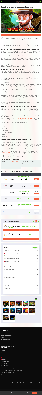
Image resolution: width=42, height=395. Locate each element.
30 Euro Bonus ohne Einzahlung (9, 269)
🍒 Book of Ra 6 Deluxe (5, 361)
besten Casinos (22, 148)
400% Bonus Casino (7, 288)
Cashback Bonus (4, 337)
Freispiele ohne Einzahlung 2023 (6, 335)
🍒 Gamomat (3, 352)
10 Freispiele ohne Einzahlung (9, 266)
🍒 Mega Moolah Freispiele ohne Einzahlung (11, 261)
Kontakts (2, 376)
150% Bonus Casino (7, 280)
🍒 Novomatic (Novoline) (5, 357)
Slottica (11, 212)
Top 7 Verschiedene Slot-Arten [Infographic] (8, 368)
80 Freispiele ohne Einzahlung (9, 263)
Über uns (2, 374)
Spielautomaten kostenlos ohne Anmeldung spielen (25, 118)
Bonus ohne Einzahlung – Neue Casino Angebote (9, 333)
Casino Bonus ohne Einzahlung (6, 152)
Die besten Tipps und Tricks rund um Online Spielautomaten (11, 370)
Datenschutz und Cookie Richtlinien (7, 372)
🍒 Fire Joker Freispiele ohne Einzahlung (11, 255)
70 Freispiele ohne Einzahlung (6, 341)
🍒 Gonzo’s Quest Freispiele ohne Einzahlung (11, 258)
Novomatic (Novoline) (14, 161)
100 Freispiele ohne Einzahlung (6, 339)
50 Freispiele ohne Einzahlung (9, 274)
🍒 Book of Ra (3, 359)
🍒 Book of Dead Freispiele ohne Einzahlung (11, 250)
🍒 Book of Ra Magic (4, 363)
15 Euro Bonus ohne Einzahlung (6, 344)
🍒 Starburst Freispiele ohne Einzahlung (11, 253)
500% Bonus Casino (7, 291)
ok (39, 392)
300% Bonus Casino (7, 285)
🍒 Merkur (3, 350)
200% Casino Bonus (7, 282)
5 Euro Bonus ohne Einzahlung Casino (7, 346)
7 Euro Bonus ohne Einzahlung (9, 272)
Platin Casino (12, 192)
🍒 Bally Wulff (3, 354)
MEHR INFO (34, 392)
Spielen (36, 179)
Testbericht (36, 191)
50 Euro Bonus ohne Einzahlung (9, 277)
